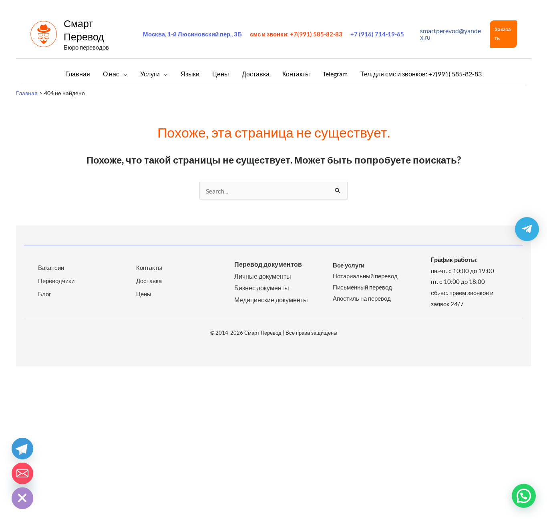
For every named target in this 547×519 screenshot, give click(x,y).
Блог (44, 293)
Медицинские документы (271, 299)
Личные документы (262, 276)
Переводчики (56, 280)
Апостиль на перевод (362, 298)
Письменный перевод (362, 287)
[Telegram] (22, 448)
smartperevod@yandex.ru (450, 34)
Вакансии (51, 267)
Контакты (149, 267)
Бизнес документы (261, 287)
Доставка (149, 280)
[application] (123, 74)
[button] (503, 34)
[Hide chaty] (22, 498)
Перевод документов (268, 264)
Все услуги (348, 265)
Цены (143, 293)
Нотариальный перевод (365, 275)
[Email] (22, 473)
